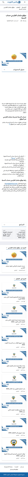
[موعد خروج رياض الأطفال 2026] (14, 427)
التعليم (18, 7)
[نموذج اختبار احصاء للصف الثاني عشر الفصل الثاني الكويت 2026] (14, 315)
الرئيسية (24, 7)
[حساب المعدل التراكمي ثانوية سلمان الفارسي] (14, 261)
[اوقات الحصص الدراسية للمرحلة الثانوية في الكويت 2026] (14, 449)
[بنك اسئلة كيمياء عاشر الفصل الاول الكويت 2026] (14, 361)
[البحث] (3, 2)
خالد (21, 20)
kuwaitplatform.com (11, 183)
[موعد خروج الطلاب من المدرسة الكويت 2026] (14, 338)
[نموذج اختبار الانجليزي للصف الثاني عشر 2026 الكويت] (14, 292)
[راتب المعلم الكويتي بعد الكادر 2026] (14, 383)
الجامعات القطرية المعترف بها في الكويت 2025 (7, 233)
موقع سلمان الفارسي (14, 247)
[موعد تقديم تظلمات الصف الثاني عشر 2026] (14, 405)
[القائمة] (24, 2)
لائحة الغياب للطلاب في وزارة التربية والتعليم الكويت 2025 (21, 234)
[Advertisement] (14, 37)
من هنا (13, 158)
